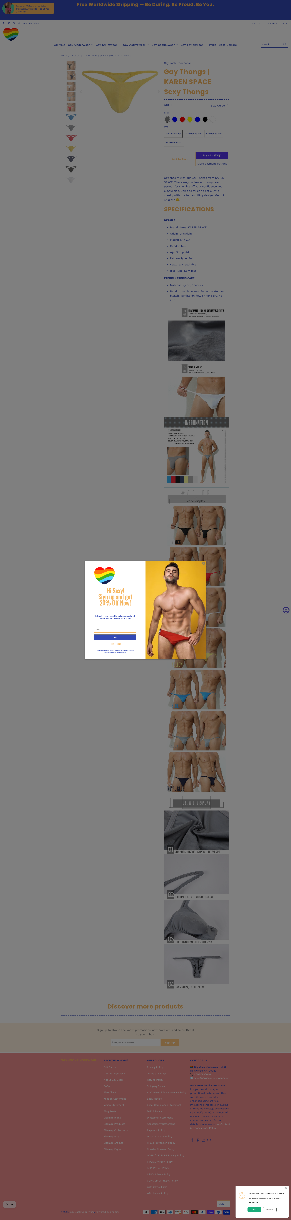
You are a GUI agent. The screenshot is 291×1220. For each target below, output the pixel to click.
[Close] (286, 1188)
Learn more (253, 1202)
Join (115, 637)
